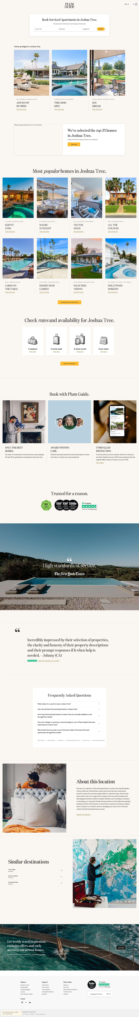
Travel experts (46, 989)
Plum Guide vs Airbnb (26, 994)
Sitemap (32, 1014)
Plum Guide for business (70, 989)
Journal (23, 992)
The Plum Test (67, 992)
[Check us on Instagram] (22, 1002)
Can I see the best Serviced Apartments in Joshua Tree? (57, 709)
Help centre (45, 985)
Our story (66, 987)
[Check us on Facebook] (26, 1002)
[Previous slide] (10, 644)
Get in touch (45, 987)
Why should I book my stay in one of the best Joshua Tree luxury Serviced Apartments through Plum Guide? (63, 731)
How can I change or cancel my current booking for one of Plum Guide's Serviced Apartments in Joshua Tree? (66, 723)
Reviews (44, 994)
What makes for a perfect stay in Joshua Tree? (54, 704)
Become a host (25, 985)
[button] (69, 4)
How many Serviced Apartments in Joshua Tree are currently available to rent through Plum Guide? (65, 715)
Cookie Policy (9, 1014)
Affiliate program (25, 989)
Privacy (27, 1014)
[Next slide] (129, 644)
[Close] (21, 1011)
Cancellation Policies (48, 992)
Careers (65, 994)
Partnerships (24, 987)
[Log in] (134, 4)
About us (65, 985)
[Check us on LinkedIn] (30, 1002)
